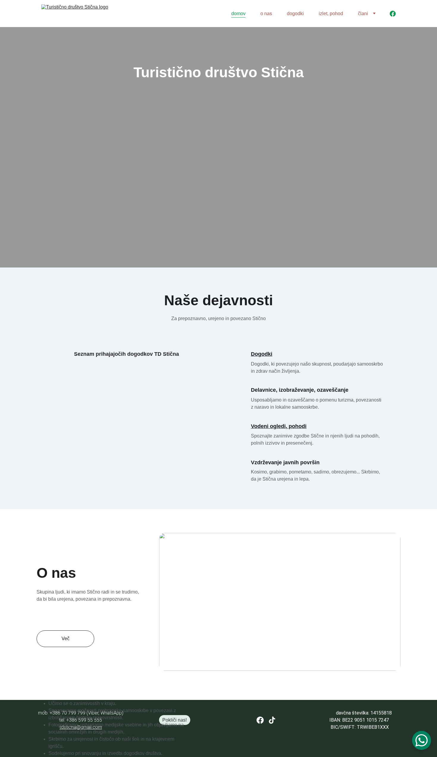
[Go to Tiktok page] (272, 720)
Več (66, 638)
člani (363, 13)
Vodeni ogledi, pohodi (278, 426)
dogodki (295, 13)
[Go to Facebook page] (393, 14)
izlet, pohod (331, 13)
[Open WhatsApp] (421, 740)
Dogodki (261, 354)
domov (238, 13)
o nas (266, 13)
